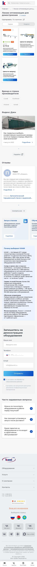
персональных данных (14, 381)
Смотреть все (17, 211)
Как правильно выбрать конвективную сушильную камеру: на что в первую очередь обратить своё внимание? (18, 136)
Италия (6, 104)
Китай (16, 104)
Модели (27, 24)
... (10, 9)
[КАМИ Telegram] (11, 534)
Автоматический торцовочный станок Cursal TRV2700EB (9, 75)
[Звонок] (13, 564)
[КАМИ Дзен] (17, 534)
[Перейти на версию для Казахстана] (24, 517)
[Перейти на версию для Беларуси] (19, 517)
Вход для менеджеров (18, 508)
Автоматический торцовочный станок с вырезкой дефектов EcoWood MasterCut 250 (10, 50)
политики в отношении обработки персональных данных (18, 547)
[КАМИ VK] (4, 534)
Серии (10, 24)
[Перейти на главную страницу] (4, 3)
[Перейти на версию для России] (13, 517)
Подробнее (10, 54)
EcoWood (16, 98)
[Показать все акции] (13, 30)
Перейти (17, 154)
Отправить (18, 373)
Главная (5, 9)
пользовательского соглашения (22, 549)
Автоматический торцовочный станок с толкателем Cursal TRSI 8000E (27, 46)
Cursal (6, 98)
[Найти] (9, 3)
